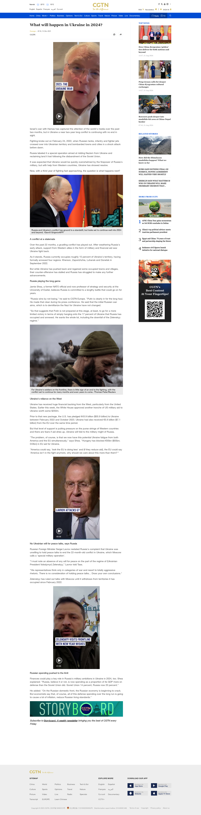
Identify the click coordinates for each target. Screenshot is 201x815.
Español (39, 9)
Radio (156, 16)
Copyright (144, 808)
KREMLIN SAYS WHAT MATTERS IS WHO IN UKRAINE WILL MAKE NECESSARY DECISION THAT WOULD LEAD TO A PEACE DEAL (154, 183)
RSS (140, 10)
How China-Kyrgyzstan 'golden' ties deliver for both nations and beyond (154, 49)
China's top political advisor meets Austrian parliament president (156, 230)
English (32, 9)
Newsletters (149, 10)
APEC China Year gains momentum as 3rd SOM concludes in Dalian (156, 222)
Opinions (69, 16)
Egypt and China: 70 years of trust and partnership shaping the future (156, 239)
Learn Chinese (61, 799)
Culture (87, 16)
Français (46, 9)
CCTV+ (101, 799)
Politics (52, 16)
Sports (94, 16)
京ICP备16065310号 (57, 808)
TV (164, 16)
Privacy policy (156, 808)
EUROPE (46, 799)
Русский (60, 9)
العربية (53, 9)
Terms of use (134, 808)
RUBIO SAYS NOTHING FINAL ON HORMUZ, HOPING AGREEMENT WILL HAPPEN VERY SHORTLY (153, 171)
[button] (59, 116)
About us (166, 808)
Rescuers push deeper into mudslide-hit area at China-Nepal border (155, 119)
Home (32, 16)
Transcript (34, 799)
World (44, 16)
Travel (100, 16)
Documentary (134, 16)
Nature (107, 16)
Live (126, 16)
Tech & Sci (78, 16)
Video (121, 16)
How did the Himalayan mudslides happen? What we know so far (152, 160)
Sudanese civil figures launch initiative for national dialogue (155, 248)
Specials (83, 794)
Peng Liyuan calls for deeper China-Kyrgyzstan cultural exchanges (152, 84)
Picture (114, 16)
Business (60, 16)
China (38, 16)
